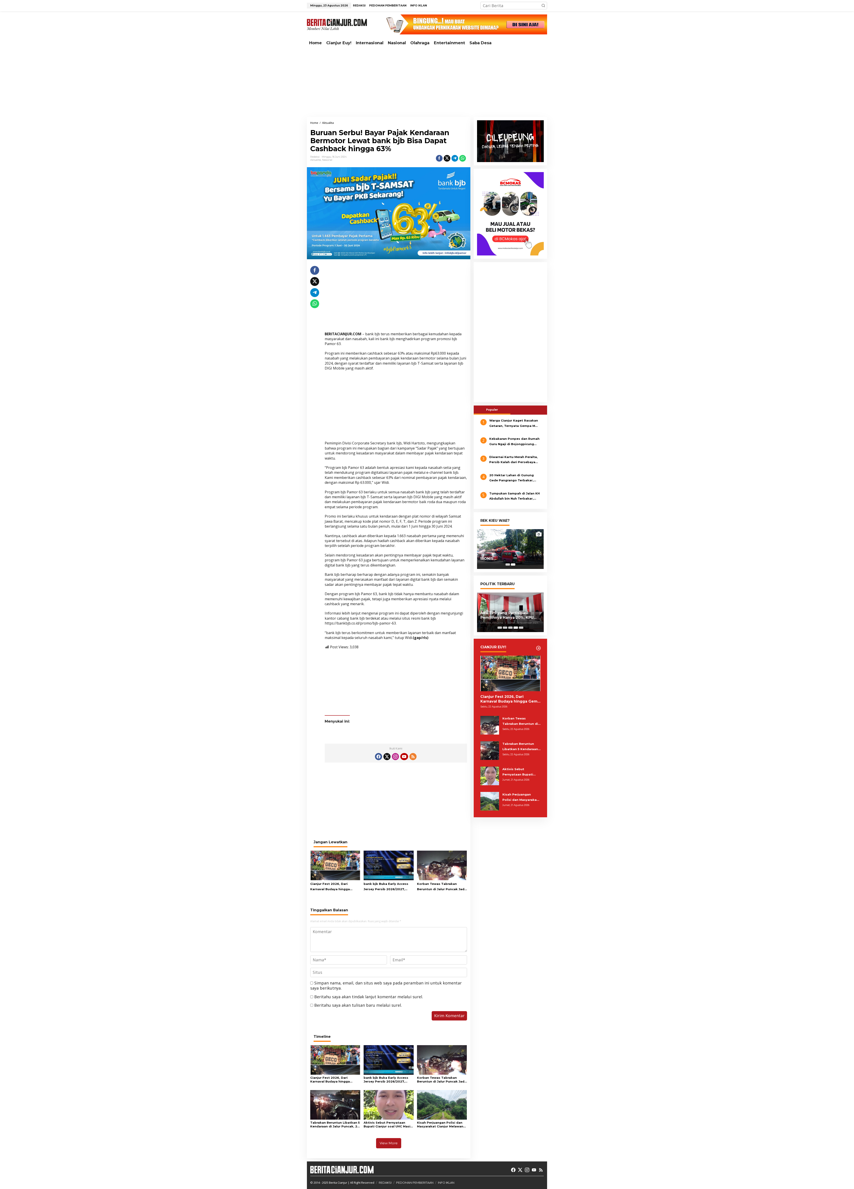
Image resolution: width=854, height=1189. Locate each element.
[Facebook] (378, 756)
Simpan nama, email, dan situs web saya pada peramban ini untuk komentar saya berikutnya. (386, 985)
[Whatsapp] (462, 158)
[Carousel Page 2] (505, 628)
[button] (543, 5)
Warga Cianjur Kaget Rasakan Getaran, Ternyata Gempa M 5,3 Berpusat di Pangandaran (513, 423)
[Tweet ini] (447, 158)
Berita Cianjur (338, 1183)
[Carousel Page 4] (516, 628)
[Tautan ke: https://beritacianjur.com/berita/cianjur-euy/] (538, 648)
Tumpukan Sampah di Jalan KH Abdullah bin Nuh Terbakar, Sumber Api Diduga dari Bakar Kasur (514, 496)
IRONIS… (488, 558)
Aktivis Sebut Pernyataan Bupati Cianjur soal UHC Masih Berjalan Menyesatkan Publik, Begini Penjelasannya (388, 1124)
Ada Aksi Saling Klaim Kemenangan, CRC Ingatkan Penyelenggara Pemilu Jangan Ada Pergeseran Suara (509, 615)
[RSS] (413, 756)
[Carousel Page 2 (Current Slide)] (513, 564)
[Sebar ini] (439, 158)
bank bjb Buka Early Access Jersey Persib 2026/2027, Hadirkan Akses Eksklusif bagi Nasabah (388, 887)
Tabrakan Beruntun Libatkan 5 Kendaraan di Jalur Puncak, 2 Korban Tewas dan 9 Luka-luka (335, 1124)
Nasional (327, 159)
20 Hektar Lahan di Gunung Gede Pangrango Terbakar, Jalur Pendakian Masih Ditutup (514, 478)
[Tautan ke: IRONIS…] (510, 549)
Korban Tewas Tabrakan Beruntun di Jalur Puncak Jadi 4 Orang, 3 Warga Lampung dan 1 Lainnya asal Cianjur (441, 887)
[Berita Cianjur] (337, 24)
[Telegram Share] (454, 158)
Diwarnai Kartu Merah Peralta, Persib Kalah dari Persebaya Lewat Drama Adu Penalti (513, 460)
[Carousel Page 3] (510, 628)
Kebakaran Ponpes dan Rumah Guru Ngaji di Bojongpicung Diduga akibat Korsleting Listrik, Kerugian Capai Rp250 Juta (514, 442)
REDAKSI (385, 1182)
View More (389, 1143)
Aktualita (315, 159)
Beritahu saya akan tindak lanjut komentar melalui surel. (368, 996)
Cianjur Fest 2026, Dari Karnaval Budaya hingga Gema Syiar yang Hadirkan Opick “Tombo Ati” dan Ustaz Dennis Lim (334, 887)
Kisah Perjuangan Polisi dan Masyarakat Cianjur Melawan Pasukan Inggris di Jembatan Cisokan (441, 1124)
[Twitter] (387, 756)
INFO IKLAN (446, 1182)
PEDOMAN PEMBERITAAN (414, 1182)
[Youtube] (404, 756)
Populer (492, 410)
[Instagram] (395, 756)
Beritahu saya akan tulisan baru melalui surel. (358, 1005)
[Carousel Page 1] (508, 564)
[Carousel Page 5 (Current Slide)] (521, 628)
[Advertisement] (427, 82)
